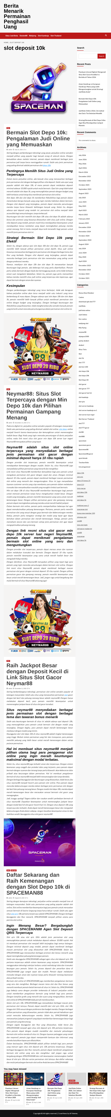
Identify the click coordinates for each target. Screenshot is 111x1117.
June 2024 (83, 253)
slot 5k (81, 358)
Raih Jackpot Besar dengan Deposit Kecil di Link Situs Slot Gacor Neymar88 (38, 674)
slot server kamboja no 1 (88, 410)
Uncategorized (84, 467)
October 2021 (84, 278)
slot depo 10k (84, 371)
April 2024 (83, 261)
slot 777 (82, 362)
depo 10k (47, 165)
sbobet (81, 345)
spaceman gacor (85, 445)
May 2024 (82, 257)
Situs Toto (83, 349)
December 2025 (85, 176)
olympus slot (82, 517)
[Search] (106, 35)
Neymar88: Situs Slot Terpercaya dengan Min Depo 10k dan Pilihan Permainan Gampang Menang (37, 406)
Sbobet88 (23, 36)
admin (10, 149)
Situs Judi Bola (11, 36)
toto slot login (82, 525)
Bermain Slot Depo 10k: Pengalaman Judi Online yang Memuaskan (38, 138)
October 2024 (84, 236)
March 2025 (83, 215)
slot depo (63, 429)
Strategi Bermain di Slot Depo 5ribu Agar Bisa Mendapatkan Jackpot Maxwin (92, 122)
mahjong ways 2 (83, 505)
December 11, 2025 (20, 688)
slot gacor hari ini (85, 393)
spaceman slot (82, 509)
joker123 (80, 484)
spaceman (82, 441)
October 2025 (84, 185)
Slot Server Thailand (86, 419)
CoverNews (62, 1113)
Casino (81, 297)
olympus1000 (84, 336)
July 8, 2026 (79, 1098)
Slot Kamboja (43, 36)
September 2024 (85, 240)
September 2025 (85, 189)
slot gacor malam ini (84, 529)
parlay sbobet (84, 341)
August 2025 (84, 193)
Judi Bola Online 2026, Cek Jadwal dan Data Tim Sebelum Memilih (91, 112)
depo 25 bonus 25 (83, 481)
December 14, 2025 (21, 423)
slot (66, 695)
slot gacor (82, 384)
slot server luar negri (86, 415)
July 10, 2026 (19, 149)
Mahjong (32, 36)
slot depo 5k (81, 500)
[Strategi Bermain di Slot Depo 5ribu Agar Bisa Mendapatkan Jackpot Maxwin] (97, 1079)
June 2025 (83, 202)
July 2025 (82, 198)
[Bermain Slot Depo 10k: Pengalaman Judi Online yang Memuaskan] (55, 1079)
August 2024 (84, 244)
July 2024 (82, 248)
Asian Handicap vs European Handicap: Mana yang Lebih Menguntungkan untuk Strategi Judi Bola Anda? (91, 88)
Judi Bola (82, 306)
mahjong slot (83, 323)
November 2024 (85, 231)
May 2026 (82, 164)
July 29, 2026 (16, 1100)
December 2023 (85, 265)
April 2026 (83, 168)
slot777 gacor (84, 428)
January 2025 (84, 223)
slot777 (82, 423)
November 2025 (85, 181)
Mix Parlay (83, 328)
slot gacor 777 (84, 389)
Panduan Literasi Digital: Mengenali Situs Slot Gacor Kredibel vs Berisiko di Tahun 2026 (92, 74)
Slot (8, 128)
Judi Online (83, 315)
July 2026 (82, 155)
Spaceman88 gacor (86, 454)
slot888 (82, 436)
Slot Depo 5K (84, 380)
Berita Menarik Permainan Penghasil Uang (17, 16)
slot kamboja (83, 397)
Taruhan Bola (84, 462)
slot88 (81, 432)
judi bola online (84, 310)
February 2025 (84, 219)
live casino (83, 319)
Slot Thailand (56, 36)
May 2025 (82, 206)
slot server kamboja (86, 406)
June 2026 (83, 159)
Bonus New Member (86, 293)
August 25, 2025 (19, 898)
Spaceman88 (83, 449)
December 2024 (85, 227)
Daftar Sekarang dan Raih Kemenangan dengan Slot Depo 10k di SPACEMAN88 (38, 884)
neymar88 (82, 332)
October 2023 (84, 274)
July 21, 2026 (37, 1102)
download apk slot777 (87, 302)
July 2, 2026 (100, 1098)
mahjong (80, 496)
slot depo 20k (84, 375)
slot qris (13, 870)
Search (80, 48)
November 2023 (85, 270)
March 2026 (83, 172)
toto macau (81, 488)
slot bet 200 (83, 367)
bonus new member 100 (86, 513)
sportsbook (83, 458)
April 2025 (83, 210)
